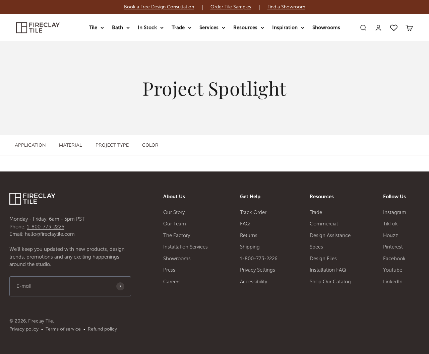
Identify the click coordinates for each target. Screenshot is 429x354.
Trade (178, 27)
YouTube (392, 270)
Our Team (174, 224)
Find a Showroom (286, 7)
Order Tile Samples (230, 7)
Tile (93, 27)
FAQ (245, 224)
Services (209, 27)
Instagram (394, 212)
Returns (248, 235)
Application (30, 145)
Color (150, 145)
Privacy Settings (257, 270)
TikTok (390, 224)
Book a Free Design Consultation (159, 7)
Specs (316, 247)
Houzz (390, 235)
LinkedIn (393, 282)
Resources (245, 27)
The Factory (176, 235)
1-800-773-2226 (45, 227)
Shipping (250, 247)
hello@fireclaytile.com (50, 234)
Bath (117, 27)
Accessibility (253, 282)
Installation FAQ (328, 270)
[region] (214, 7)
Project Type (112, 145)
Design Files (323, 259)
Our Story (174, 212)
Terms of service (63, 329)
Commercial (324, 224)
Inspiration (285, 27)
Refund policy (102, 329)
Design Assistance (330, 235)
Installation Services (185, 247)
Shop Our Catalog (330, 282)
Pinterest (393, 247)
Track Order (253, 212)
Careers (172, 282)
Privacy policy (24, 329)
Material (70, 145)
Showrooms (326, 27)
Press (169, 270)
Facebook (394, 259)
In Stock (147, 27)
